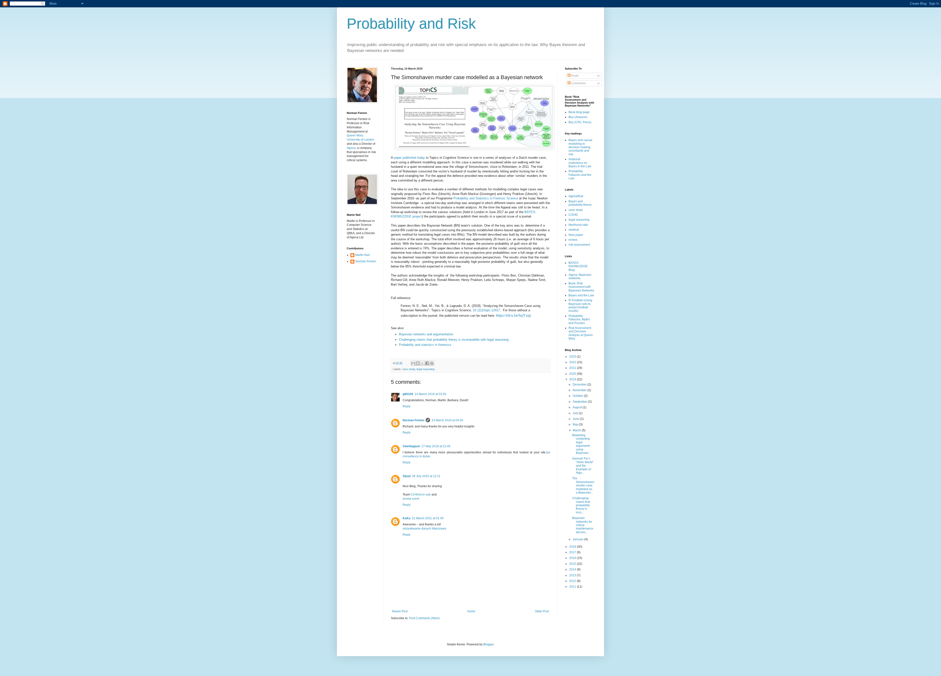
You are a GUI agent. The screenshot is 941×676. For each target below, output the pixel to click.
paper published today (409, 157)
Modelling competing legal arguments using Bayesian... (581, 444)
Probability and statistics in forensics (425, 345)
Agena (351, 148)
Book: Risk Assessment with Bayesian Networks (581, 287)
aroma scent (411, 498)
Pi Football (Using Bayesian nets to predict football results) (580, 306)
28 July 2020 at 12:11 (426, 476)
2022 (573, 362)
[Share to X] (422, 363)
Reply (406, 406)
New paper (576, 235)
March (577, 430)
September (580, 401)
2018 (573, 546)
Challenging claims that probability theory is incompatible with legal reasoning (453, 339)
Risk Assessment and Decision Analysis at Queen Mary (581, 333)
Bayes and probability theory (580, 203)
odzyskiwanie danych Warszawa (424, 528)
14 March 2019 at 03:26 (430, 394)
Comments (578, 83)
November (580, 390)
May (576, 424)
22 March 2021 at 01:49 (428, 518)
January (578, 539)
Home (471, 611)
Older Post (542, 611)
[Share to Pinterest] (431, 363)
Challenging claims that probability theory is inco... (581, 505)
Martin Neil (362, 255)
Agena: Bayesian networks (580, 276)
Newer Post (400, 611)
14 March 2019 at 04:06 (447, 420)
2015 (573, 564)
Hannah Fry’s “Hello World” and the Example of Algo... (583, 465)
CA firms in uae (421, 494)
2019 (573, 379)
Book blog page (579, 112)
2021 (573, 368)
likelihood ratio (578, 225)
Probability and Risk (411, 23)
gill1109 (408, 394)
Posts (574, 75)
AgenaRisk (576, 196)
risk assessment (579, 244)
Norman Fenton (413, 420)
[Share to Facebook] (427, 363)
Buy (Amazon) (578, 117)
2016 (573, 558)
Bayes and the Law (581, 295)
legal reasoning (425, 369)
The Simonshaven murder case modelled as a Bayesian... (583, 485)
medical (574, 229)
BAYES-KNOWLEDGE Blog (578, 266)
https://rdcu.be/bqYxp (513, 315)
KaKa (406, 518)
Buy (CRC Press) (580, 122)
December (580, 384)
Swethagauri (411, 446)
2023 (573, 356)
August (578, 407)
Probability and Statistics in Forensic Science (485, 198)
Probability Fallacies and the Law (580, 174)
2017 (573, 552)
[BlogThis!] (417, 363)
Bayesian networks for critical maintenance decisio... (582, 525)
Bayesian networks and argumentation (426, 334)
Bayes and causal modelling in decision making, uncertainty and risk (580, 147)
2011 (573, 586)
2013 (573, 575)
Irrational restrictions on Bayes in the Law (580, 162)
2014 (573, 569)
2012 (573, 581)
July (576, 413)
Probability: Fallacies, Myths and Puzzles (579, 319)
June (576, 419)
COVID (573, 215)
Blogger (488, 644)
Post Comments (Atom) (424, 618)
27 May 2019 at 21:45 (435, 446)
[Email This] (413, 363)
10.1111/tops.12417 (486, 310)
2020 (573, 373)
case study (408, 369)
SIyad (406, 476)
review (573, 239)
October (578, 396)
